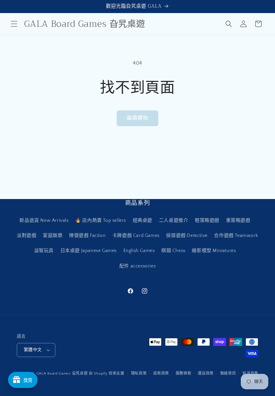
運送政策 (206, 374)
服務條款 (183, 374)
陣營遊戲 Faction (87, 235)
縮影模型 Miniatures (214, 250)
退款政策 (161, 374)
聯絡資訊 (228, 374)
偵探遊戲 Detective (186, 235)
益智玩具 (44, 250)
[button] (14, 23)
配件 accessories (137, 266)
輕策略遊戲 (207, 220)
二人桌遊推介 (173, 220)
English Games (139, 250)
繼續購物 (137, 118)
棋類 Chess (173, 250)
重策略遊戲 (238, 220)
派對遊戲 (26, 235)
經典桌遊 (142, 220)
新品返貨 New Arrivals (43, 220)
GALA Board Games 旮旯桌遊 (62, 374)
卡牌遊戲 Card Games (136, 235)
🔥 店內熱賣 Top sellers (100, 220)
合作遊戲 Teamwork (236, 235)
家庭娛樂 (52, 235)
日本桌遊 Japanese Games (88, 250)
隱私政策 (139, 374)
